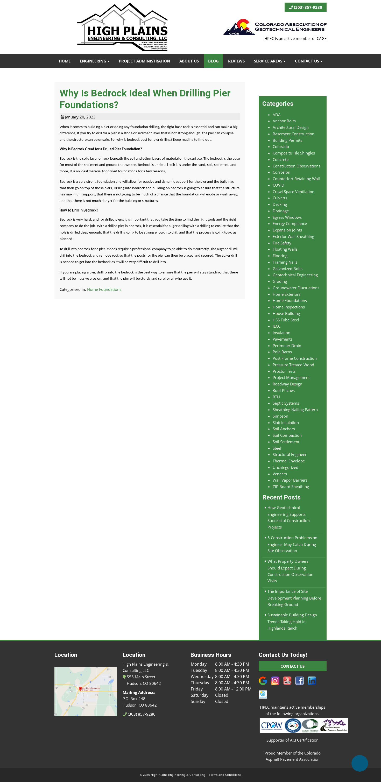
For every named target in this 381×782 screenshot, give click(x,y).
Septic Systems (286, 403)
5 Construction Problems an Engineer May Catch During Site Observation (292, 544)
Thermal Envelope (289, 460)
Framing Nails (285, 262)
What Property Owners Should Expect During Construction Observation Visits (290, 571)
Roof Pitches (284, 390)
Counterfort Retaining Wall (296, 178)
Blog (213, 61)
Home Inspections (289, 306)
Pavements (282, 339)
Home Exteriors (286, 294)
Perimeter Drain (287, 345)
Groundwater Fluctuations (296, 287)
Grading (280, 281)
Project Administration (144, 61)
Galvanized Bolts (287, 268)
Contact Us (307, 61)
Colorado (281, 146)
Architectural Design (291, 127)
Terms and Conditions (225, 775)
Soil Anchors (284, 428)
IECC (276, 326)
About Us (189, 61)
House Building (286, 313)
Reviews (236, 61)
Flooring (280, 255)
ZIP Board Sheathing (291, 486)
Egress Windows (287, 217)
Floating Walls (285, 249)
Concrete (280, 159)
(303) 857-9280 (307, 7)
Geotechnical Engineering (295, 274)
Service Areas (268, 61)
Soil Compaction (287, 435)
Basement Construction (293, 133)
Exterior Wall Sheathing (293, 236)
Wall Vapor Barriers (290, 480)
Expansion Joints (287, 230)
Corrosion (281, 172)
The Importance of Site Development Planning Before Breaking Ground (294, 598)
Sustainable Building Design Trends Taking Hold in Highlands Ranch (292, 621)
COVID (278, 185)
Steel (277, 448)
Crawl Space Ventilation (293, 191)
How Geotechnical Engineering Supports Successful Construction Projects (288, 517)
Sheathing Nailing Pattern (295, 409)
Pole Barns (282, 351)
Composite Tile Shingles (294, 153)
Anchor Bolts (284, 120)
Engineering (93, 61)
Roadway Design (287, 383)
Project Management (291, 377)
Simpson (280, 416)
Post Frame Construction (295, 358)
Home (64, 61)
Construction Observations (296, 165)
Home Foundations (104, 289)
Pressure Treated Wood (293, 364)
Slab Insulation (286, 422)
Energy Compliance (290, 223)
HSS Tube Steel (286, 319)
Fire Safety (282, 242)
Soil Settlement (286, 441)
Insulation (281, 332)
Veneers (280, 473)
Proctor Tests (284, 371)
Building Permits (287, 140)
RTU (276, 396)
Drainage (281, 210)
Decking (280, 204)
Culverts (280, 197)
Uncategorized (285, 467)
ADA (277, 114)
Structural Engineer (290, 454)
